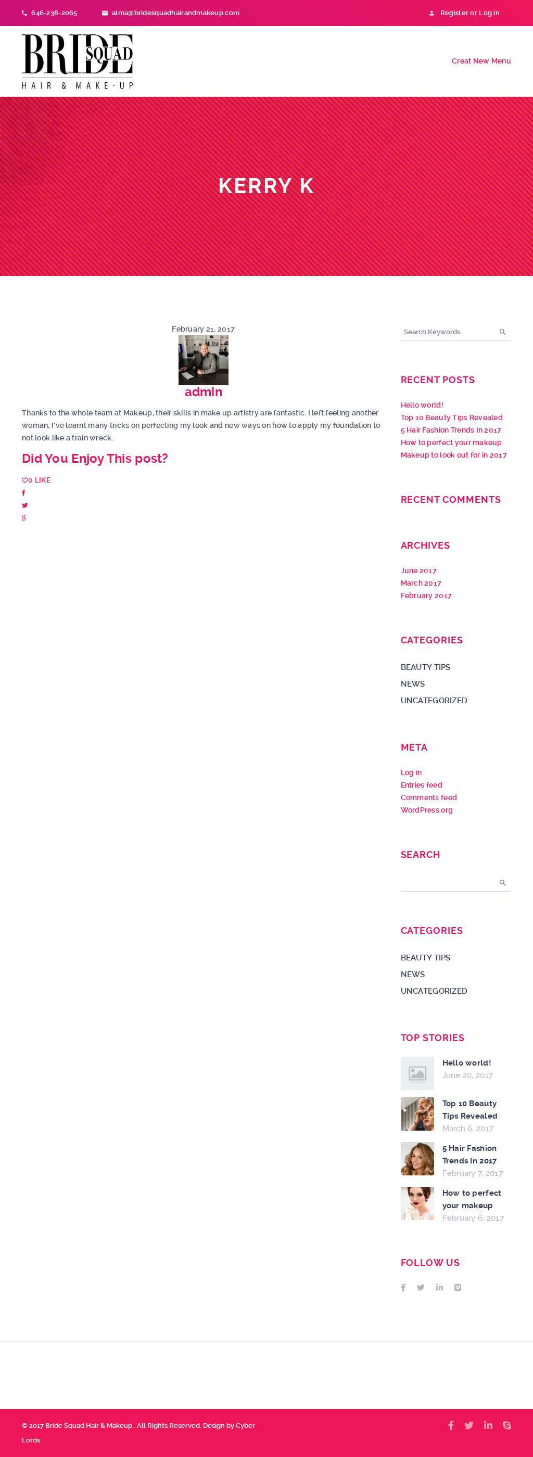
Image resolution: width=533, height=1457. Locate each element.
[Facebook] (23, 492)
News (413, 684)
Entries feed (421, 785)
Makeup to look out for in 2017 (454, 455)
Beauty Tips (426, 667)
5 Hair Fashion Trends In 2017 (451, 430)
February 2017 (426, 595)
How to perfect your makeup (451, 442)
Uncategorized (434, 700)
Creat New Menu (481, 61)
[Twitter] (25, 505)
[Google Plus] (24, 517)
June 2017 (419, 570)
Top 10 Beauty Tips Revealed (452, 417)
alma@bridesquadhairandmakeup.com (175, 13)
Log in (411, 772)
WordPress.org (427, 810)
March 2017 (421, 583)
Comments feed (429, 797)
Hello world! (422, 405)
